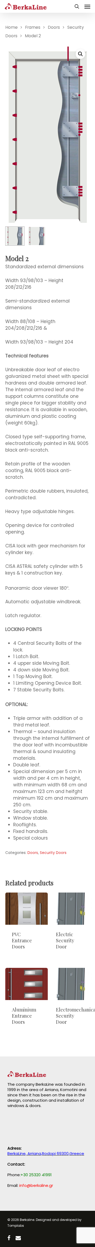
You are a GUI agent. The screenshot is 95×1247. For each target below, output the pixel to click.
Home (11, 27)
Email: (30, 1185)
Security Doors (53, 852)
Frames (32, 27)
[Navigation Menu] (87, 6)
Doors (54, 27)
